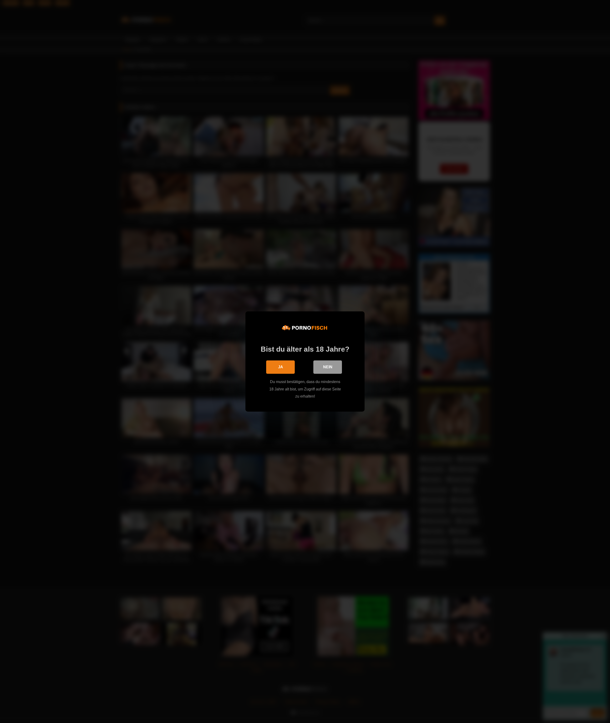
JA (280, 367)
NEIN (327, 367)
